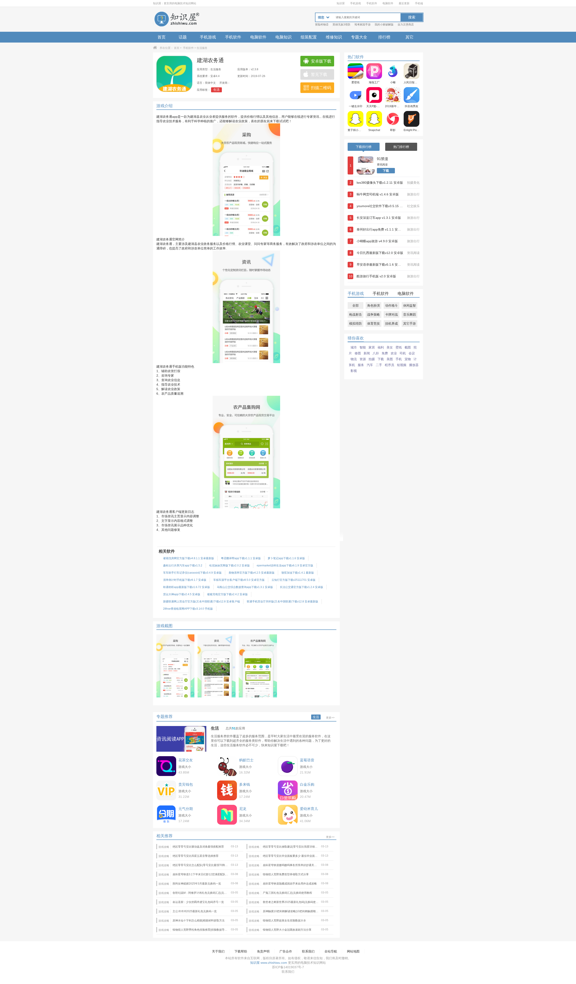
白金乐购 (307, 784)
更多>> (330, 717)
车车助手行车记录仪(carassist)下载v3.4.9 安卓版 (192, 572)
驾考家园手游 (362, 24)
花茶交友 (185, 760)
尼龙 (242, 809)
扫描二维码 (321, 88)
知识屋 (341, 3)
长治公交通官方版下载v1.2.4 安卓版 (301, 587)
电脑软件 (387, 3)
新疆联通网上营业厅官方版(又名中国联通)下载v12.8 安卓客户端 (201, 601)
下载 (386, 170)
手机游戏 (355, 3)
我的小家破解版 (384, 24)
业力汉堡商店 (406, 24)
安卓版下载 (321, 61)
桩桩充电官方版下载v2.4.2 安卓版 (227, 594)
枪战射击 (355, 314)
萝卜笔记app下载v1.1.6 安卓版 (286, 558)
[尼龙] (227, 815)
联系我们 (308, 951)
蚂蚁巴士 (246, 760)
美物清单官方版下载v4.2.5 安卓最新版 (251, 572)
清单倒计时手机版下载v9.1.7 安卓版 (184, 579)
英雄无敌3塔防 (341, 24)
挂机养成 (391, 323)
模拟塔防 (355, 323)
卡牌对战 (391, 314)
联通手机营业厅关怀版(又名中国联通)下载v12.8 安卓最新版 (282, 601)
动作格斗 (391, 305)
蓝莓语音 (307, 760)
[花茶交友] (166, 766)
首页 (162, 37)
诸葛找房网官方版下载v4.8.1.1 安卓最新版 (188, 558)
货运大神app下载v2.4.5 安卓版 (181, 594)
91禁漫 (382, 159)
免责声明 (263, 951)
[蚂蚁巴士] (227, 766)
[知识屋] (176, 19)
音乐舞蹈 (409, 314)
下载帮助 (240, 951)
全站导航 (330, 951)
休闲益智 (409, 305)
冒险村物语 (321, 24)
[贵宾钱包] (166, 790)
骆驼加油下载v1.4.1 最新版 (297, 572)
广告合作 (285, 951)
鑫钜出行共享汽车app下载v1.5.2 (182, 565)
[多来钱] (227, 790)
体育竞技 (373, 323)
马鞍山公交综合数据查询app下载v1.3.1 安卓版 (245, 587)
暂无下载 (319, 74)
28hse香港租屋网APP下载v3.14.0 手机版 (188, 608)
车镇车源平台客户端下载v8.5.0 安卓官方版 (239, 579)
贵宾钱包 (185, 784)
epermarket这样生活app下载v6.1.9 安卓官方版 (285, 565)
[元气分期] (166, 815)
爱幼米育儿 (309, 809)
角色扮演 (373, 305)
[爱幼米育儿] (288, 815)
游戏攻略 (163, 846)
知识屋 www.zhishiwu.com (268, 962)
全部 (355, 305)
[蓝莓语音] (288, 766)
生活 (216, 89)
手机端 (419, 3)
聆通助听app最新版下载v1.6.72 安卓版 (186, 587)
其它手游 (409, 323)
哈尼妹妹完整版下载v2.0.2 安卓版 (229, 565)
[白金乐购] (288, 790)
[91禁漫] (366, 165)
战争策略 (373, 314)
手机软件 (371, 3)
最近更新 (404, 3)
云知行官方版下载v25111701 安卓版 (293, 579)
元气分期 (185, 809)
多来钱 (244, 784)
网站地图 (353, 951)
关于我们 (218, 951)
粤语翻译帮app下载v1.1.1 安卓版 (241, 558)
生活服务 (202, 48)
